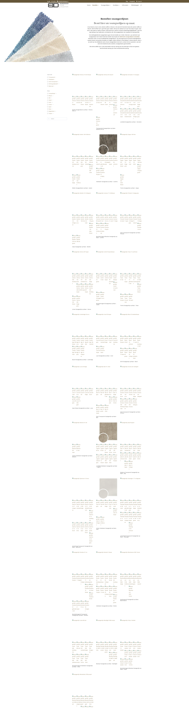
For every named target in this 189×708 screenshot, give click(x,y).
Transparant (52, 77)
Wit (49, 98)
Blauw (50, 95)
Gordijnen (116, 5)
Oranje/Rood (52, 93)
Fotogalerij (132, 1)
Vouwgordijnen (105, 5)
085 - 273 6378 (52, 1)
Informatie (125, 5)
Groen (50, 104)
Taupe (50, 113)
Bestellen (95, 5)
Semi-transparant (53, 81)
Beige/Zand (51, 111)
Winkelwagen (135, 5)
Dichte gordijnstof (53, 84)
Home (89, 5)
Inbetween (51, 79)
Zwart (50, 100)
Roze (50, 109)
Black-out (51, 86)
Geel (50, 107)
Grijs (50, 102)
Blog (127, 1)
